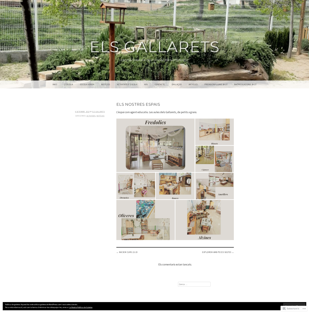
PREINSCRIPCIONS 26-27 (216, 84)
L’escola (68, 84)
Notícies (105, 84)
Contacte (160, 84)
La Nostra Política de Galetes (80, 307)
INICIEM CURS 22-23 (128, 252)
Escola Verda (87, 84)
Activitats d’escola (127, 84)
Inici (55, 84)
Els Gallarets (154, 46)
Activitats (91, 116)
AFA (146, 84)
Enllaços (177, 84)
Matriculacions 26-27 (245, 84)
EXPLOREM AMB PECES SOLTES (216, 252)
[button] (155, 145)
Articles (193, 84)
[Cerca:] (194, 284)
